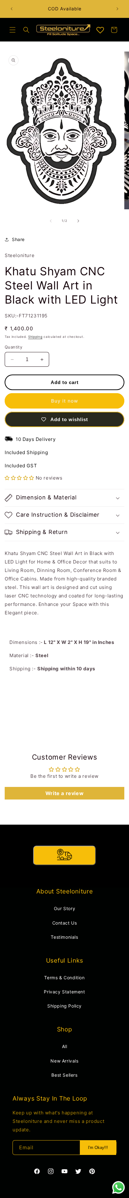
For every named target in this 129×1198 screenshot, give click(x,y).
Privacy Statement (64, 991)
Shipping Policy (64, 1005)
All (64, 1046)
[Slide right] (78, 221)
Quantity (13, 346)
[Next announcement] (117, 9)
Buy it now (64, 401)
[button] (12, 30)
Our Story (64, 908)
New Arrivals (64, 1060)
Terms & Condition (64, 977)
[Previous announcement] (11, 9)
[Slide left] (51, 221)
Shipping (35, 336)
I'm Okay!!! (98, 1147)
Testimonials (64, 937)
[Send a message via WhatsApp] (118, 1187)
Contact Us (64, 923)
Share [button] (18, 239)
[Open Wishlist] (100, 30)
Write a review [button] (64, 793)
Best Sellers (64, 1075)
